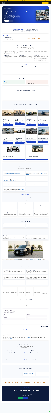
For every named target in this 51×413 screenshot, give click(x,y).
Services (9, 382)
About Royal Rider (29, 337)
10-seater (42, 173)
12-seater (45, 173)
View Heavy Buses (37, 159)
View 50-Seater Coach (13, 159)
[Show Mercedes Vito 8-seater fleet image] (16, 259)
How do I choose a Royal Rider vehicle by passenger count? (9, 350)
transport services (22, 272)
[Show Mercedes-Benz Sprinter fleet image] (24, 259)
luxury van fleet (9, 180)
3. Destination (5, 317)
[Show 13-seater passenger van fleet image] (20, 259)
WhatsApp (6, 20)
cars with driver (8, 173)
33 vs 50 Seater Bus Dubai (6, 372)
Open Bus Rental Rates (44, 326)
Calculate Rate (16, 20)
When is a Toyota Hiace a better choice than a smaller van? (32, 352)
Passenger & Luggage (42, 36)
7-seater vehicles (12, 173)
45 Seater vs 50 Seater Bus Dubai (16, 372)
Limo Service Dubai (21, 189)
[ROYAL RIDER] (4, 3)
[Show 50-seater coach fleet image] (35, 259)
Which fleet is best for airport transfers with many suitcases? (9, 359)
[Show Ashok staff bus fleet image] (39, 259)
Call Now (11, 20)
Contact (22, 382)
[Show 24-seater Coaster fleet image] (27, 259)
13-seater (27, 174)
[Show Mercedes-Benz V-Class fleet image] (4, 259)
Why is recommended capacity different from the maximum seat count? (33, 350)
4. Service (27, 317)
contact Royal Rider (10, 338)
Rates (12, 382)
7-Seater (38, 382)
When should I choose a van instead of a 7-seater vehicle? (9, 352)
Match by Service (28, 38)
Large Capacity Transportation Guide (28, 374)
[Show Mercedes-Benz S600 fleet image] (8, 259)
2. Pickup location (28, 314)
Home (5, 382)
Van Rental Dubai (35, 173)
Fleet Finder (28, 36)
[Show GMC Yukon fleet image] (12, 259)
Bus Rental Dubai (17, 97)
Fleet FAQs (38, 38)
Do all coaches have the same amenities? (30, 357)
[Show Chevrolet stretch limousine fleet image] (43, 259)
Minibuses (44, 382)
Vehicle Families (36, 36)
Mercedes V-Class (14, 180)
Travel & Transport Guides (27, 382)
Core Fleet (32, 36)
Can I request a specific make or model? (7, 357)
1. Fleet (4, 314)
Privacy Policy (33, 382)
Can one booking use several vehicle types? (31, 359)
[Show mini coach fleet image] (31, 259)
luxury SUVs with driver (17, 173)
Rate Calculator (34, 38)
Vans (40, 382)
